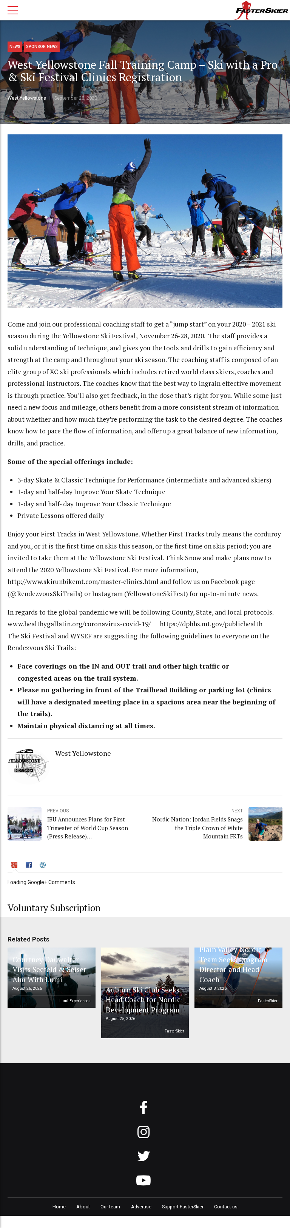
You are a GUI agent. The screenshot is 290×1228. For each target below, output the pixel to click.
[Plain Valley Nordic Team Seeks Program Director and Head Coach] (237, 978)
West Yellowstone (27, 98)
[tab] (15, 865)
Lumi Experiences (75, 1001)
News (14, 47)
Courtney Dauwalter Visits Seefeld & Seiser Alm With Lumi (49, 969)
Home (59, 1207)
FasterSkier (174, 1031)
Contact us (226, 1207)
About (83, 1207)
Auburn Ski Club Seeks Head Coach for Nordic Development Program (143, 999)
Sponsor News (42, 47)
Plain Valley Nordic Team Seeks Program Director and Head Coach (233, 964)
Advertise (141, 1207)
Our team (110, 1207)
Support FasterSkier (183, 1207)
